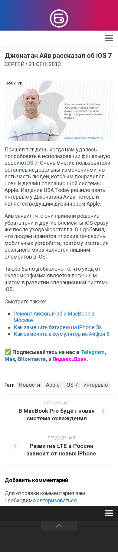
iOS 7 (31, 163)
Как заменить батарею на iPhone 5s (58, 327)
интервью (96, 385)
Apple (53, 385)
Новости (29, 385)
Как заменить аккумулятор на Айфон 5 (62, 334)
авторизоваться (57, 500)
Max (10, 359)
